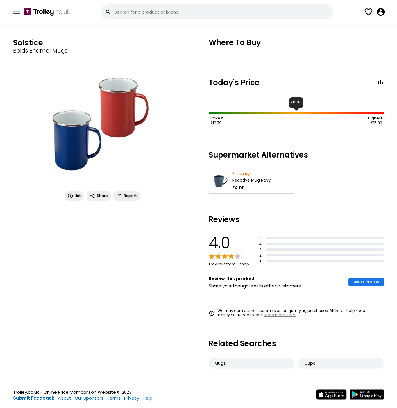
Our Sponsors (89, 398)
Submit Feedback (33, 398)
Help (147, 398)
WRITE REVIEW (366, 282)
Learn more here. (280, 315)
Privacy (131, 398)
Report (130, 195)
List (78, 195)
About (64, 398)
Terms (114, 398)
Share (102, 195)
